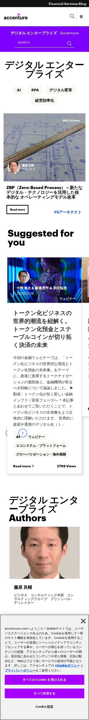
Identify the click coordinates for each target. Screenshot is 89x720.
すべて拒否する (45, 693)
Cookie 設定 (44, 706)
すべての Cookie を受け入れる (44, 679)
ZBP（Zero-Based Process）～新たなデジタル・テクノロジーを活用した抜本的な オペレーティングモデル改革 (44, 191)
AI (19, 90)
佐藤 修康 (60, 284)
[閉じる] (83, 621)
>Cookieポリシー (67, 665)
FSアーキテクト (68, 212)
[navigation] (81, 17)
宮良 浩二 (42, 284)
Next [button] (22, 419)
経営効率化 (44, 100)
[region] (44, 667)
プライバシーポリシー (20, 670)
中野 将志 (24, 284)
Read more (17, 209)
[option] (44, 337)
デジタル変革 (60, 90)
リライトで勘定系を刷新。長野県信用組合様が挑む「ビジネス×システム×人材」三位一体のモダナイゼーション (44, 328)
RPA (35, 90)
